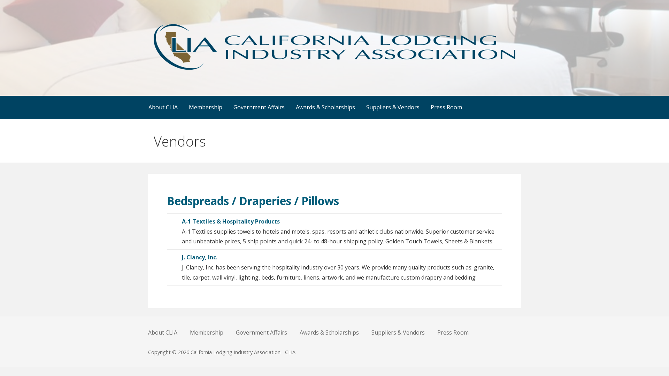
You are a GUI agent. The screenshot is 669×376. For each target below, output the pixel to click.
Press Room (446, 107)
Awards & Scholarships (325, 107)
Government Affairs (259, 107)
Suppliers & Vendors (393, 107)
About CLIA (163, 107)
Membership (205, 107)
